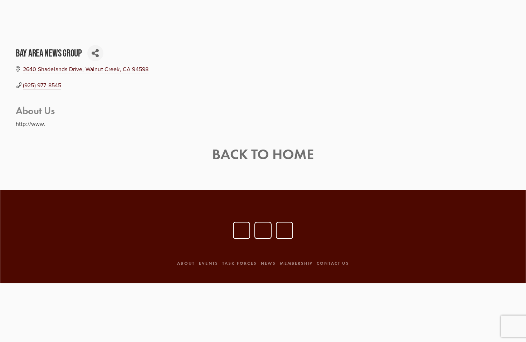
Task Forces (239, 263)
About (186, 263)
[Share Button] (95, 53)
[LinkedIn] (263, 230)
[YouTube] (241, 230)
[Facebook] (284, 230)
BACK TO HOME (262, 154)
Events (208, 263)
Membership (296, 263)
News (268, 263)
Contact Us (333, 263)
